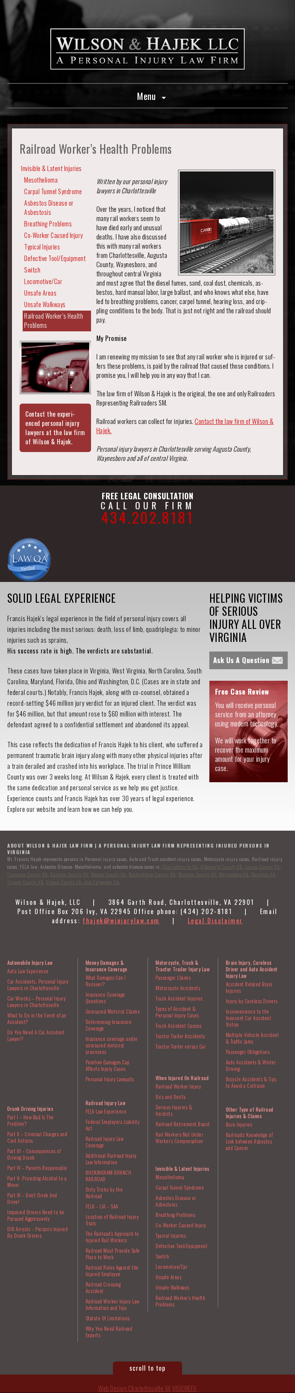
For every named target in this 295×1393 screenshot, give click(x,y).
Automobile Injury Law (30, 962)
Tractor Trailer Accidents (180, 1036)
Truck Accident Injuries (179, 998)
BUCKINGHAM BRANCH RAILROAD (108, 1176)
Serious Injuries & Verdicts (174, 1110)
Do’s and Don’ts (171, 1096)
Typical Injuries (42, 246)
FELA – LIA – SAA (102, 1206)
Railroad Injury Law (106, 1103)
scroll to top (147, 1368)
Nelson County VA (108, 874)
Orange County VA (25, 882)
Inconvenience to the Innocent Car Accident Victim (249, 1017)
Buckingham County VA (152, 874)
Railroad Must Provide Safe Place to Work (113, 1254)
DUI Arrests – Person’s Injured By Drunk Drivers (37, 1232)
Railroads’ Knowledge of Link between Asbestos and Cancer (249, 1141)
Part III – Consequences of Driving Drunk (34, 1154)
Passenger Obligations (248, 1052)
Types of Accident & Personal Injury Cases (177, 1012)
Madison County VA (197, 874)
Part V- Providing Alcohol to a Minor (36, 1181)
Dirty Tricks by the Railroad (104, 1192)
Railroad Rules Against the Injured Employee (112, 1270)
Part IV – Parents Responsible (37, 1168)
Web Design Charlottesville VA (134, 1388)
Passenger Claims (173, 977)
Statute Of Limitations (108, 1318)
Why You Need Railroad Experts (109, 1332)
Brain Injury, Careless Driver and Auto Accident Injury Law (252, 969)
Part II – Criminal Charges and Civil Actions (37, 1137)
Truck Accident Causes (179, 1025)
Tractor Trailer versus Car (181, 1046)
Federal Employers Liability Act (113, 1125)
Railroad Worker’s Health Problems (53, 320)
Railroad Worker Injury (178, 1086)
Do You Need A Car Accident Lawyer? (36, 1035)
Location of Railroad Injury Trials (112, 1220)
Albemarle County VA (221, 866)
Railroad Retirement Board (183, 1124)
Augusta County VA (69, 874)
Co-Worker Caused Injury (53, 235)
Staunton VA (263, 874)
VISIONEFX (184, 1388)
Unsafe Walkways (45, 304)
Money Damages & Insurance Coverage (107, 966)
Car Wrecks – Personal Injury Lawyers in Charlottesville (36, 1001)
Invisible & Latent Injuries (51, 168)
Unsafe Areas (40, 293)
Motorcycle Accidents (178, 988)
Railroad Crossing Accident (103, 1287)
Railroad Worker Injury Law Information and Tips (112, 1304)
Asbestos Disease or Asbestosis (49, 207)
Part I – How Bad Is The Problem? (30, 1120)
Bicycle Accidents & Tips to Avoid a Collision (251, 1082)
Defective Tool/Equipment (55, 258)
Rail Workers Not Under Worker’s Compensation (179, 1137)
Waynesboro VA (234, 874)
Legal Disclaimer (216, 920)
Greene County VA (63, 882)
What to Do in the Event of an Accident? (36, 1018)
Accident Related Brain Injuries (249, 987)
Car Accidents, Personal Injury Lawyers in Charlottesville (37, 984)
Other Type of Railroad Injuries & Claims (249, 1112)
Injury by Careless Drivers (252, 1001)
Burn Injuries (239, 1124)
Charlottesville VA (180, 866)
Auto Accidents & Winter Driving (251, 1065)
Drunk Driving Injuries (30, 1108)
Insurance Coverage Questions (105, 998)
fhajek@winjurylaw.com (121, 920)
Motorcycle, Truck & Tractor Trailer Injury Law (183, 966)
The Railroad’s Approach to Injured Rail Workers (112, 1237)
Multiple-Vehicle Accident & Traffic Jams (252, 1038)
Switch (32, 269)
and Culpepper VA (101, 882)
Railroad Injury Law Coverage (105, 1142)
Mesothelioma (41, 180)
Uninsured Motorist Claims (113, 1011)
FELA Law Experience (106, 1111)
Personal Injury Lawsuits (110, 1079)
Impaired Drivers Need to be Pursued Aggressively (36, 1215)
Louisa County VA (262, 866)
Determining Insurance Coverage (109, 1025)
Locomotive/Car (43, 281)
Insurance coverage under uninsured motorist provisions (112, 1045)
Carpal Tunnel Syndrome (53, 191)
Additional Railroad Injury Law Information (111, 1159)
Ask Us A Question (241, 660)
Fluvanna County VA (27, 874)
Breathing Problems (48, 223)
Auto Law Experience (28, 971)
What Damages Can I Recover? (106, 981)
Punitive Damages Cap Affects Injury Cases (108, 1065)
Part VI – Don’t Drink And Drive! (32, 1198)
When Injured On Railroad (182, 1078)
